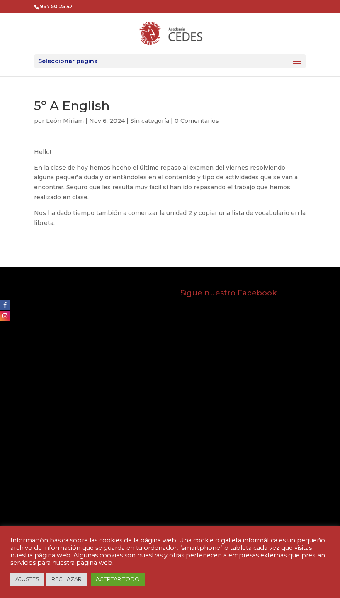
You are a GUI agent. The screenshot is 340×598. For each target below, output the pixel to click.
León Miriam (65, 120)
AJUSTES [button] (27, 579)
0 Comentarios (197, 120)
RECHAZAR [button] (66, 579)
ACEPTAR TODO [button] (118, 579)
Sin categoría (149, 120)
